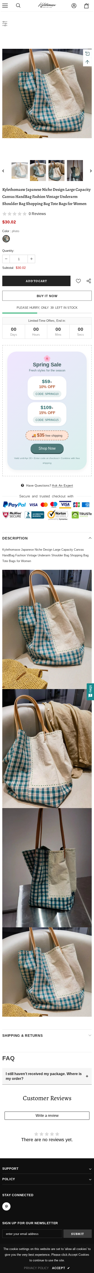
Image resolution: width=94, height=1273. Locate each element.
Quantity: (8, 250)
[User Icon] (74, 6)
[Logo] (47, 5)
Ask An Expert (62, 485)
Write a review (47, 1115)
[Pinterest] (6, 1206)
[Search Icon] (18, 5)
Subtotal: (8, 268)
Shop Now (47, 448)
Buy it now (47, 296)
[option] (47, 93)
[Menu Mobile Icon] (5, 5)
